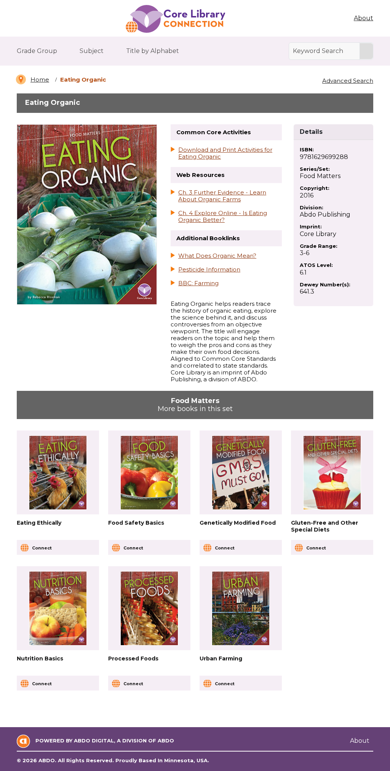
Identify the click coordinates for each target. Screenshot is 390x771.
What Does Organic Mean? (217, 255)
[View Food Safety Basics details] (149, 472)
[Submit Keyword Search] (366, 51)
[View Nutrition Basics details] (58, 608)
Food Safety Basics (136, 522)
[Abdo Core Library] (175, 19)
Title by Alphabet (152, 51)
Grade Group (37, 51)
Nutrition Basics (40, 658)
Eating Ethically (39, 522)
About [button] (363, 18)
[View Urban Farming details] (241, 608)
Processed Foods (133, 658)
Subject (92, 51)
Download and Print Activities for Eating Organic (225, 153)
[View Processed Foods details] (149, 608)
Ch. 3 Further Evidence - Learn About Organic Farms (222, 196)
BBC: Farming (198, 283)
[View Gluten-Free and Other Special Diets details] (332, 472)
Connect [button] (42, 548)
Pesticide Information (209, 269)
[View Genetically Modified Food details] (241, 472)
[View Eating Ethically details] (58, 472)
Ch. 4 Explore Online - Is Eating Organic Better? (222, 216)
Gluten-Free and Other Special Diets (324, 526)
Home (39, 79)
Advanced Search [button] (347, 80)
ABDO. (47, 760)
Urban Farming (221, 658)
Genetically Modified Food (238, 522)
